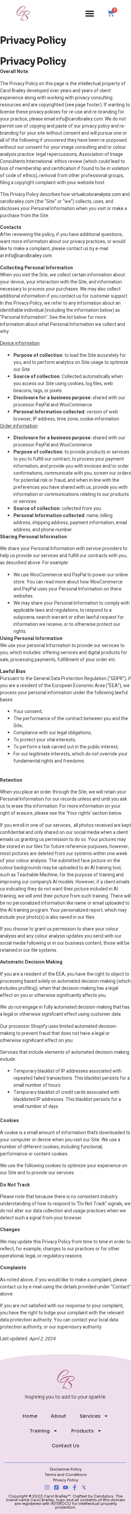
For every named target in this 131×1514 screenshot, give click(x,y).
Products (82, 1431)
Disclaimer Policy (66, 1469)
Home (30, 1416)
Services (90, 1416)
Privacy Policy (65, 1480)
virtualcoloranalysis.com (96, 194)
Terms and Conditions (66, 1474)
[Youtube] (65, 1487)
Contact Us (65, 1446)
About (58, 1416)
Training (40, 1431)
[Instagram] (47, 1487)
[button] (90, 13)
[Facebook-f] (74, 1487)
